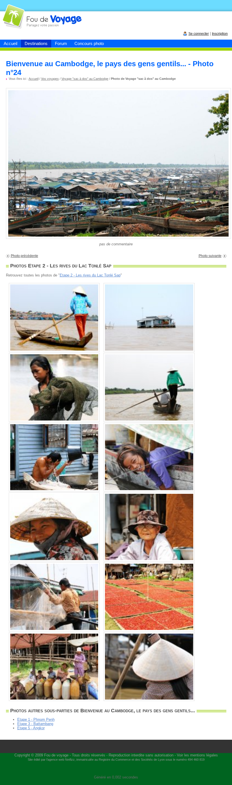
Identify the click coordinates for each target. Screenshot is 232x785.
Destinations (36, 43)
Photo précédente (24, 256)
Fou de (22, 13)
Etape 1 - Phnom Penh (36, 719)
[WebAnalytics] (116, 769)
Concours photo (89, 43)
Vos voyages (50, 78)
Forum (61, 43)
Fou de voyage (56, 755)
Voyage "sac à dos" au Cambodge (84, 78)
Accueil (10, 43)
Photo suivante (210, 256)
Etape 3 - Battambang (35, 724)
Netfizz (70, 759)
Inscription (220, 34)
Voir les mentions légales (197, 755)
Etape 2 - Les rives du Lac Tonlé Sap (90, 275)
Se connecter (198, 34)
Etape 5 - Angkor (31, 728)
